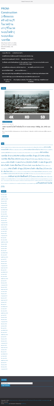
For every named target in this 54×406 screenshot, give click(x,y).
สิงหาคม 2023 (4, 203)
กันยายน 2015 (4, 339)
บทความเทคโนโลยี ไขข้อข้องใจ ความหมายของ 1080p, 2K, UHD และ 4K (26, 128)
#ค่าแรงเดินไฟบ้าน (7, 152)
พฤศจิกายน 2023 (4, 199)
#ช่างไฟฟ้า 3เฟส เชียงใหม (13, 165)
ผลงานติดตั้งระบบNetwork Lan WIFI (36, 67)
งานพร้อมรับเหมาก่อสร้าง (17, 52)
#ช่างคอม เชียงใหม (39, 159)
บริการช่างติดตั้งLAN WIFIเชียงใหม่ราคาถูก (22, 183)
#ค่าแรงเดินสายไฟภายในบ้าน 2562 (34, 149)
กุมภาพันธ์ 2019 (4, 272)
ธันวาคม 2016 (4, 311)
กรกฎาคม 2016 (4, 321)
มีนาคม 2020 (3, 250)
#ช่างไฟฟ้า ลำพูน (17, 168)
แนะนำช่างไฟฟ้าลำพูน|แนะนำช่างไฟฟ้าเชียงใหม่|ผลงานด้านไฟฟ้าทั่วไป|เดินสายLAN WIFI (21, 76)
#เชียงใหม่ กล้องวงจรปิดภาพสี (35, 173)
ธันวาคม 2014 (4, 358)
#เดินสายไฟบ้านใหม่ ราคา (40, 176)
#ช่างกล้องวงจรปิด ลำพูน (29, 155)
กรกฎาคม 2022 (4, 222)
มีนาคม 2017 (3, 304)
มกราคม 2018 (4, 291)
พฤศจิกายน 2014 (4, 360)
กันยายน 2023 (4, 201)
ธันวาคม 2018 (4, 276)
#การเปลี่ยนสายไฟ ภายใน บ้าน (38, 147)
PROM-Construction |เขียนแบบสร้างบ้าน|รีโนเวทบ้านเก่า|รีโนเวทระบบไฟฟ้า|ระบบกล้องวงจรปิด (9, 24)
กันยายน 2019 (4, 261)
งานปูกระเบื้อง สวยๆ (6, 52)
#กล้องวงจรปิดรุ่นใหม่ (27, 147)
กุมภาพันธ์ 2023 (4, 209)
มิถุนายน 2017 (4, 298)
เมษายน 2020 (4, 248)
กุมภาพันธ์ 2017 (4, 306)
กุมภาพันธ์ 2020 (4, 252)
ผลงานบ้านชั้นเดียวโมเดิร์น (7, 70)
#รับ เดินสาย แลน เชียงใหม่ (17, 171)
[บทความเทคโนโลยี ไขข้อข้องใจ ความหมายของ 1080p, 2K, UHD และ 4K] (27, 105)
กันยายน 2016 (4, 317)
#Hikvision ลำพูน (4, 147)
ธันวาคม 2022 (4, 214)
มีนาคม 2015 (3, 351)
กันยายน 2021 (4, 233)
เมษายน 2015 (4, 349)
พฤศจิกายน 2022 (4, 216)
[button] (34, 59)
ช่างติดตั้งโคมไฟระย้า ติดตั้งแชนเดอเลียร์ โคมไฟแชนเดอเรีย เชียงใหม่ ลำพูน (17, 56)
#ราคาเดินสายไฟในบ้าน (27, 171)
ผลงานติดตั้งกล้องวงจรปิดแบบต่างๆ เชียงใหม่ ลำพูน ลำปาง (14, 67)
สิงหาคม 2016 (4, 319)
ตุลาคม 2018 (3, 280)
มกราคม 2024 (4, 196)
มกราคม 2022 (4, 231)
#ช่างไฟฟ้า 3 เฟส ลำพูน (40, 162)
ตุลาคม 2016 (3, 315)
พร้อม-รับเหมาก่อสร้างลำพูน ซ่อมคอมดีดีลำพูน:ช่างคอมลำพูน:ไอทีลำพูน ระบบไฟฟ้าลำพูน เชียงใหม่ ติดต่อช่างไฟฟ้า (25, 73)
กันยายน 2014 (4, 364)
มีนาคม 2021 (3, 237)
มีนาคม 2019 (3, 270)
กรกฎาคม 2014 (4, 369)
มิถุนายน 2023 (4, 207)
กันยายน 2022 (4, 218)
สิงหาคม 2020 (4, 246)
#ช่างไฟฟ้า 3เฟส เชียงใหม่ (34, 165)
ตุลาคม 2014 (3, 362)
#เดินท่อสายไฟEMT (4, 176)
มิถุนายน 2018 (4, 287)
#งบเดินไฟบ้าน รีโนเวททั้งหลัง (18, 152)
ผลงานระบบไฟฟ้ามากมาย (20, 70)
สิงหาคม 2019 (4, 263)
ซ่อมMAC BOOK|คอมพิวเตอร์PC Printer (10, 59)
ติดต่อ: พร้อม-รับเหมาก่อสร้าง (27, 59)
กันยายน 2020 (4, 244)
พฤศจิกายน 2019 (4, 257)
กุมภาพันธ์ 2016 (4, 330)
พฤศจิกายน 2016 (4, 313)
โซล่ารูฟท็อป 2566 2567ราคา (26, 80)
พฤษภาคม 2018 (4, 289)
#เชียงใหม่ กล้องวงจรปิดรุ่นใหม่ (46, 173)
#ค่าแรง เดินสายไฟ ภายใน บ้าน (18, 149)
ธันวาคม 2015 (4, 332)
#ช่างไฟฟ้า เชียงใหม (36, 168)
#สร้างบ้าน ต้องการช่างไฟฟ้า (23, 173)
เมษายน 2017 (4, 302)
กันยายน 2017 (4, 293)
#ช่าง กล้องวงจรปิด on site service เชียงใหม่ (31, 152)
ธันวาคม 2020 (4, 239)
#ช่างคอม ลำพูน (25, 159)
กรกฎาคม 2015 (4, 343)
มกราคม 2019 (4, 274)
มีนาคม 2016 (3, 328)
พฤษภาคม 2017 (4, 300)
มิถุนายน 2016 (4, 323)
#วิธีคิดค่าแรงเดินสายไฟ (9, 173)
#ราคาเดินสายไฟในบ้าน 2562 (39, 171)
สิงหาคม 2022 (4, 220)
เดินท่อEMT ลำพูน (32, 183)
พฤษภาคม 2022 (4, 224)
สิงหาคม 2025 (4, 194)
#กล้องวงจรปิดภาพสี (20, 147)
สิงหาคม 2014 (4, 367)
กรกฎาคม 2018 (4, 285)
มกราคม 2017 (4, 308)
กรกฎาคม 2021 (4, 235)
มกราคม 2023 (4, 211)
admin (12, 124)
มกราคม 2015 (4, 356)
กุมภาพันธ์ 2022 (4, 229)
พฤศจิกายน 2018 (4, 278)
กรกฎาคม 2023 (4, 205)
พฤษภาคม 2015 (4, 347)
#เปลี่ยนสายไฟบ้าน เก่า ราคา (14, 178)
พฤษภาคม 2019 (4, 267)
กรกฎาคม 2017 (4, 295)
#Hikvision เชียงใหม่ (12, 147)
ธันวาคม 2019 (4, 255)
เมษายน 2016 (4, 326)
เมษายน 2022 (4, 227)
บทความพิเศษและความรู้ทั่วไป (7, 121)
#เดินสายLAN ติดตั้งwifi (20, 176)
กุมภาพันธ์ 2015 (4, 354)
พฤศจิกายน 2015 (4, 334)
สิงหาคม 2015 (4, 341)
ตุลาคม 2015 (3, 336)
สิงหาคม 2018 (4, 283)
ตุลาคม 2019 (3, 259)
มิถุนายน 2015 (4, 345)
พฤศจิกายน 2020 (4, 242)
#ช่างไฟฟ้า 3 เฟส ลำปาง (18, 162)
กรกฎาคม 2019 (4, 265)
